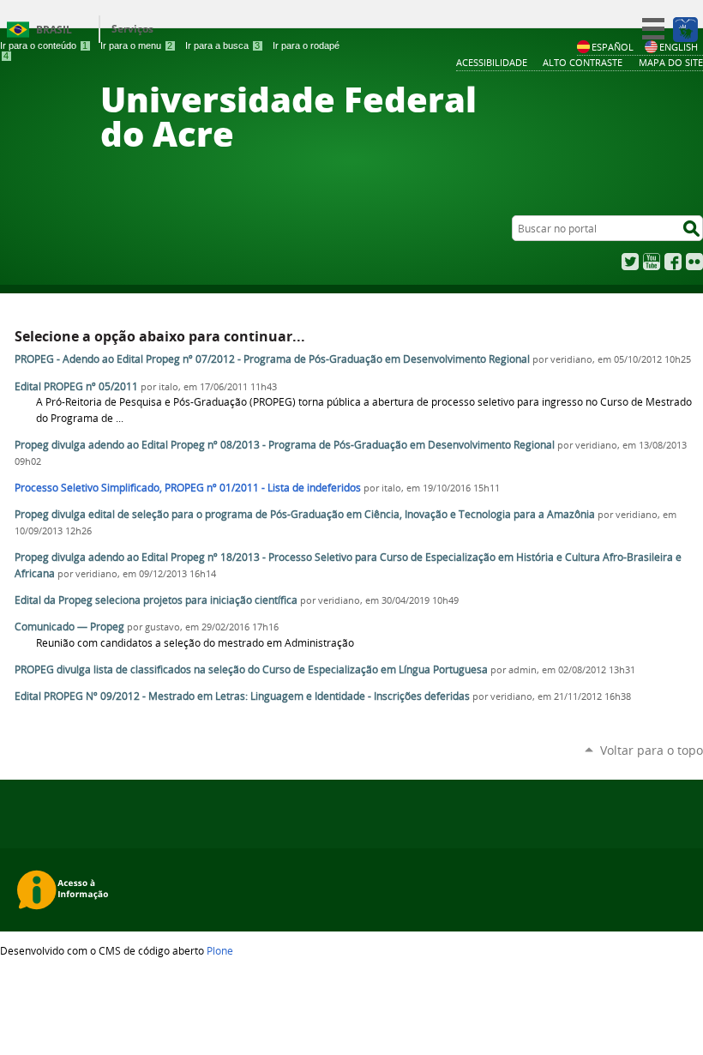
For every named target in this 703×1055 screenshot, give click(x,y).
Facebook (673, 261)
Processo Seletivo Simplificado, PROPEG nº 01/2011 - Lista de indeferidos (188, 487)
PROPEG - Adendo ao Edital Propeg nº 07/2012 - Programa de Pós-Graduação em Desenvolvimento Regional (272, 359)
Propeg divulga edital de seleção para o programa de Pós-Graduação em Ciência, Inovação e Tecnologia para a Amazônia (305, 514)
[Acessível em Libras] (684, 29)
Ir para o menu (136, 45)
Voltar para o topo (651, 750)
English (678, 46)
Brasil (54, 29)
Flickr (694, 261)
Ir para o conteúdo (43, 45)
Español (613, 46)
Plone (220, 950)
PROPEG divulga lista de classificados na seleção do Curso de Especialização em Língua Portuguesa (251, 669)
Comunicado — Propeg (69, 626)
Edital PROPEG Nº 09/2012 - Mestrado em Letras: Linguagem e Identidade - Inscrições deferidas (242, 696)
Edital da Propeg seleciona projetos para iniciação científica (156, 600)
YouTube (651, 261)
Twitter (630, 261)
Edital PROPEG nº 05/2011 (78, 386)
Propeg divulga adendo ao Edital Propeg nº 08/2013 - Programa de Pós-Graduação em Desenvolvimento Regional (285, 444)
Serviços (132, 28)
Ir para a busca (222, 45)
